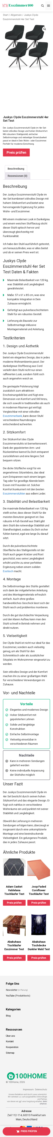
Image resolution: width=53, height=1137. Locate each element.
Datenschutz (41, 1089)
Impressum (28, 1089)
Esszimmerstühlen (14, 493)
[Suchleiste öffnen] (42, 5)
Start (5, 15)
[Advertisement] (26, 95)
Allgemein (16, 15)
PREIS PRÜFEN (29, 1131)
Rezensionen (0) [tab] (17, 175)
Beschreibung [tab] (16, 168)
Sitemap (10, 1052)
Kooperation (12, 1047)
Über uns (10, 1036)
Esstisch (8, 571)
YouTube (10, 995)
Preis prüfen (16, 152)
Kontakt (10, 1041)
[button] (44, 29)
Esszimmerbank (12, 415)
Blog (8, 1015)
